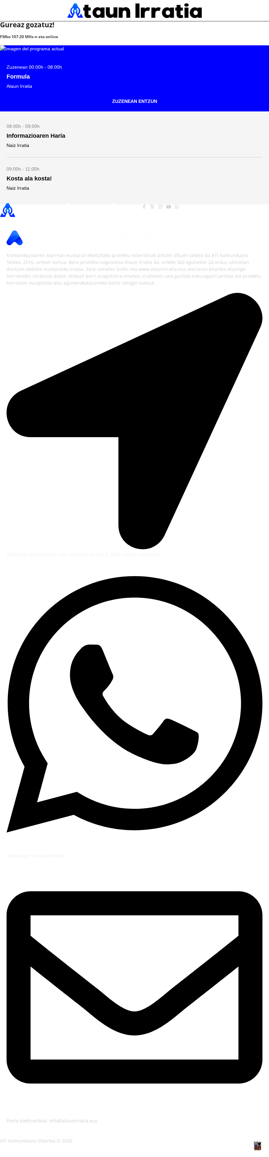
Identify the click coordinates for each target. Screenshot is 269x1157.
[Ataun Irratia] (134, 10)
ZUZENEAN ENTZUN (134, 101)
